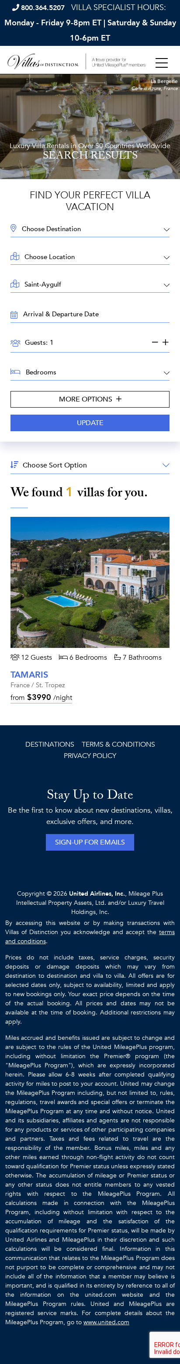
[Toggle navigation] (161, 63)
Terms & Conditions (118, 744)
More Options (86, 399)
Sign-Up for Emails (90, 842)
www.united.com (106, 1322)
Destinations (49, 744)
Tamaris (29, 675)
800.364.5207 (43, 8)
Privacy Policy (90, 756)
